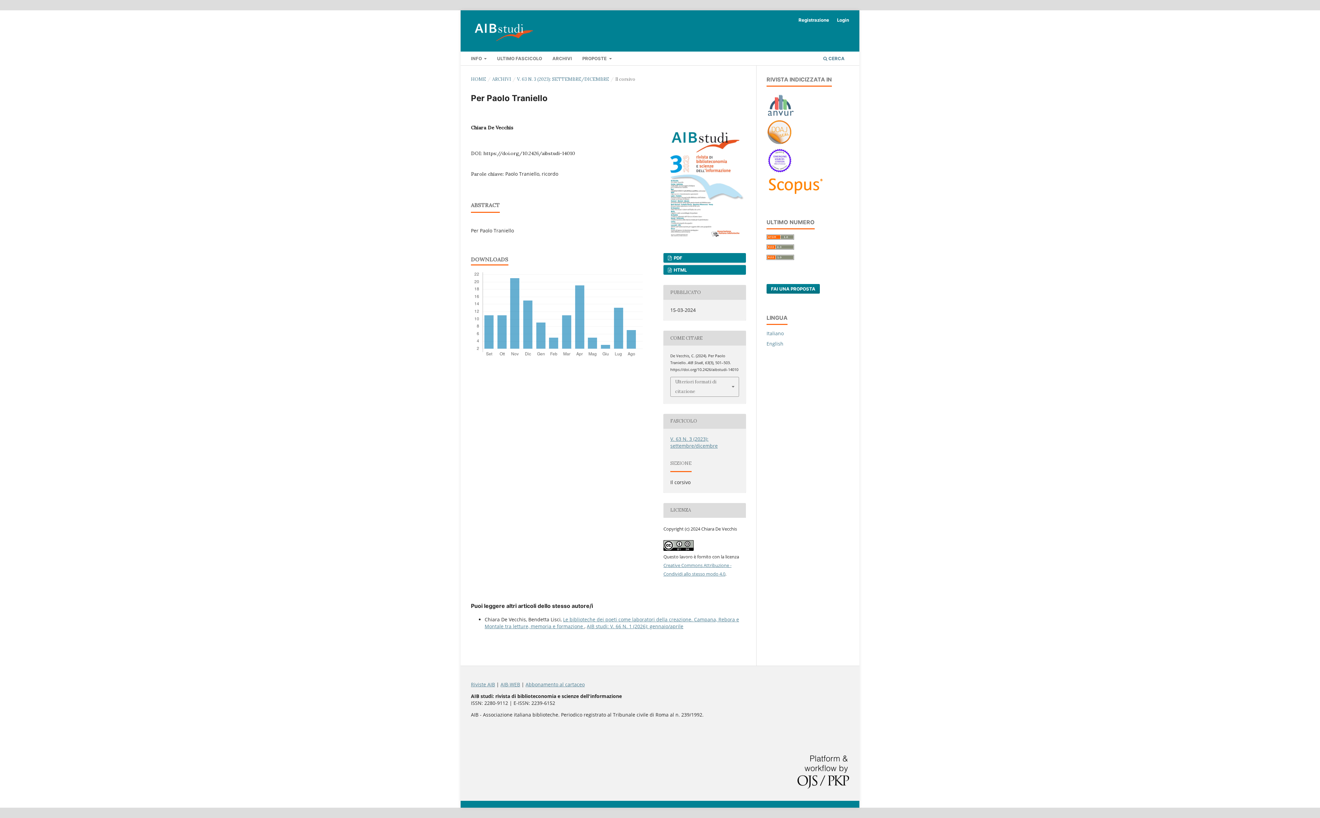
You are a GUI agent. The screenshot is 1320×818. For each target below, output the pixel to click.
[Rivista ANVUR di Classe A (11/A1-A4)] (781, 115)
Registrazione (814, 20)
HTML (680, 270)
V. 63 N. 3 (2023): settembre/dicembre (563, 79)
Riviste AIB (483, 684)
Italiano (775, 333)
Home (478, 79)
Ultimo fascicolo (519, 58)
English (775, 343)
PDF (677, 258)
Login (843, 20)
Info (477, 58)
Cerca (836, 58)
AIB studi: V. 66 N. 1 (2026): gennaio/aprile (635, 626)
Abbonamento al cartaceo (555, 684)
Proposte (595, 58)
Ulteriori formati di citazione (695, 386)
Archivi (562, 58)
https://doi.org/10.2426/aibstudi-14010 (529, 153)
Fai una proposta (793, 289)
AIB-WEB (510, 684)
